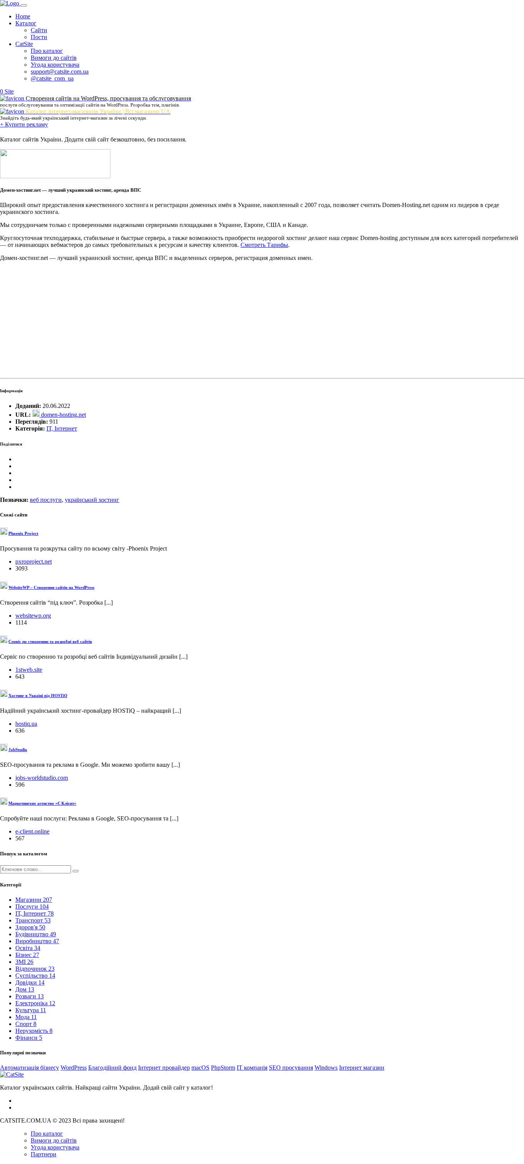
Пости (39, 37)
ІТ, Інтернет (61, 428)
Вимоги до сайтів (54, 57)
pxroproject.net (33, 561)
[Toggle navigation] (24, 5)
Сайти (39, 30)
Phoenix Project (23, 533)
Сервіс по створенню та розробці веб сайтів (50, 641)
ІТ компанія (252, 1067)
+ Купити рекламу (24, 124)
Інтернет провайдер (164, 1067)
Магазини (33, 899)
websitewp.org (33, 615)
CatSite (24, 44)
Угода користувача (55, 64)
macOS (200, 1067)
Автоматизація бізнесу (29, 1067)
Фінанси (28, 1037)
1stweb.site (28, 669)
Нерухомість (34, 1031)
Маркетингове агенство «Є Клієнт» (42, 803)
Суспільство (35, 975)
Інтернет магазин (361, 1067)
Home (22, 16)
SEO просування (291, 1067)
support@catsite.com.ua (60, 71)
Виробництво (37, 941)
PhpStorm (223, 1067)
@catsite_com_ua (52, 78)
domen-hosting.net (63, 414)
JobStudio (17, 749)
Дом (24, 989)
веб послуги (46, 500)
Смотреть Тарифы (264, 245)
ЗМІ (24, 961)
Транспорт (33, 920)
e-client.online (32, 831)
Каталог (25, 23)
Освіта (27, 948)
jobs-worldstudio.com (41, 777)
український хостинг (92, 500)
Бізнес (27, 955)
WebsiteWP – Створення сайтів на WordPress (51, 587)
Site (9, 91)
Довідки (29, 982)
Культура (30, 1010)
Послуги (32, 906)
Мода (26, 1017)
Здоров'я (30, 927)
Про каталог (47, 51)
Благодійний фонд (112, 1067)
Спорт (25, 1024)
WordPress (74, 1067)
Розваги (29, 996)
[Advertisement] (230, 321)
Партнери (43, 1154)
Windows (326, 1067)
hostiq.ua (26, 723)
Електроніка (35, 1003)
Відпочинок (34, 968)
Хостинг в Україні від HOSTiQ (38, 695)
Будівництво (35, 934)
